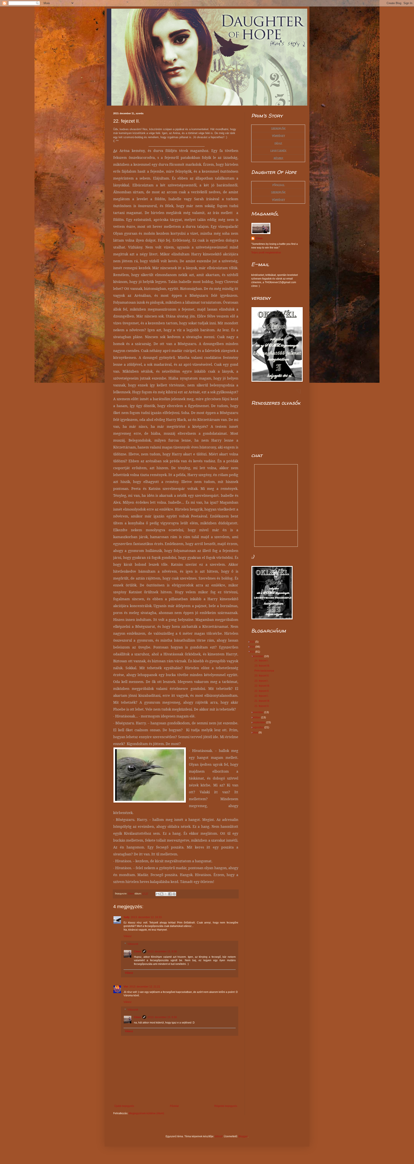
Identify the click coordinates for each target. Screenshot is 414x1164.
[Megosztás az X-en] (166, 894)
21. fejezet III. (264, 700)
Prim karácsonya (266, 670)
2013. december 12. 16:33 (146, 917)
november (259, 712)
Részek (278, 158)
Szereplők (278, 128)
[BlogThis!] (162, 894)
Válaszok (132, 943)
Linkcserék (278, 150)
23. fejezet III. (264, 665)
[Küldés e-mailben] (157, 894)
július (256, 732)
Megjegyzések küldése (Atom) (146, 1113)
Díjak (278, 143)
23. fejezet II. (263, 675)
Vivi (126, 986)
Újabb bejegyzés (124, 1106)
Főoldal (174, 1106)
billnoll (219, 1136)
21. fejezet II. (263, 706)
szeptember (260, 722)
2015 (253, 641)
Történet (278, 135)
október (257, 717)
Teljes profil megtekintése (266, 252)
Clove (137, 951)
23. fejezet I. (263, 680)
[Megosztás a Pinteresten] (174, 894)
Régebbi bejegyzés (225, 1106)
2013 (253, 651)
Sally (127, 917)
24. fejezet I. (263, 660)
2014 (253, 646)
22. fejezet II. (263, 690)
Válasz (128, 936)
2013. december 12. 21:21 (144, 986)
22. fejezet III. (264, 685)
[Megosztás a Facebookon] (170, 894)
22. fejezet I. (263, 695)
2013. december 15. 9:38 (162, 951)
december (259, 656)
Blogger (243, 1136)
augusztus (259, 727)
